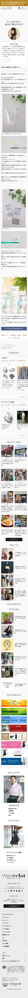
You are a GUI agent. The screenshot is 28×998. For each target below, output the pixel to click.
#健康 (2, 335)
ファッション (4, 360)
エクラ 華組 (5, 929)
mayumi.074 (7, 61)
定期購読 (11, 811)
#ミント (10, 338)
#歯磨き (19, 335)
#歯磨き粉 (13, 335)
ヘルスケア (5, 923)
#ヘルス (8, 335)
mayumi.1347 (7, 59)
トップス (7, 405)
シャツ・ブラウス (21, 405)
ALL (2, 405)
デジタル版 (11, 813)
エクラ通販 (5, 943)
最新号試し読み (13, 808)
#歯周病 (24, 335)
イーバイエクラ (10, 862)
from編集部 (5, 946)
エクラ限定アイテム (11, 860)
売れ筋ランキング (11, 855)
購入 (10, 815)
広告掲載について (5, 977)
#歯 (18, 338)
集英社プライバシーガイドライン (7, 979)
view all (22, 397)
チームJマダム (6, 932)
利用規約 (16, 979)
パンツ (13, 405)
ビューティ (12, 360)
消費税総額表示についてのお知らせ (8, 980)
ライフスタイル (21, 360)
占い (3, 937)
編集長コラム (6, 934)
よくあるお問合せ (13, 977)
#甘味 (14, 338)
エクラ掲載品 (10, 858)
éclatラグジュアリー (8, 914)
